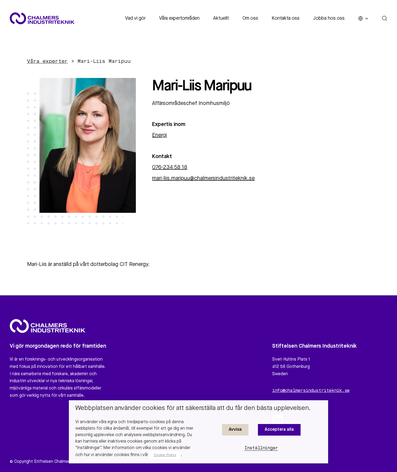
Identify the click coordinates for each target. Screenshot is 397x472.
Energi (159, 135)
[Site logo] (42, 18)
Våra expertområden (179, 18)
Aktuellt (221, 18)
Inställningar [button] (261, 448)
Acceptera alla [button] (279, 429)
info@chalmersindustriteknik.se (310, 391)
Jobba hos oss (329, 18)
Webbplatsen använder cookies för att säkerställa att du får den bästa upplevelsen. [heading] (193, 408)
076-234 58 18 (169, 167)
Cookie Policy (165, 455)
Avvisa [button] (235, 429)
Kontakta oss (286, 18)
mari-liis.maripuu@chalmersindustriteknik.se (203, 178)
